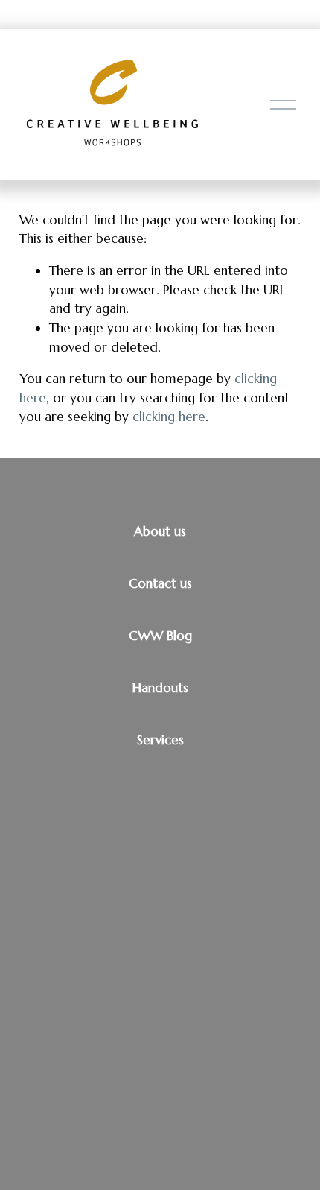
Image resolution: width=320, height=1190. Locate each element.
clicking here (168, 416)
